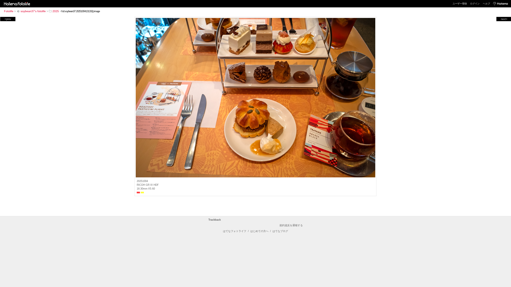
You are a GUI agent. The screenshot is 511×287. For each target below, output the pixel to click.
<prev (8, 19)
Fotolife (8, 11)
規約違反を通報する (291, 225)
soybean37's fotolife (33, 11)
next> (504, 19)
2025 (55, 11)
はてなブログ (280, 231)
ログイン (475, 3)
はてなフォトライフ (234, 231)
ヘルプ (486, 3)
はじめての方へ (259, 231)
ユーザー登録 (460, 3)
